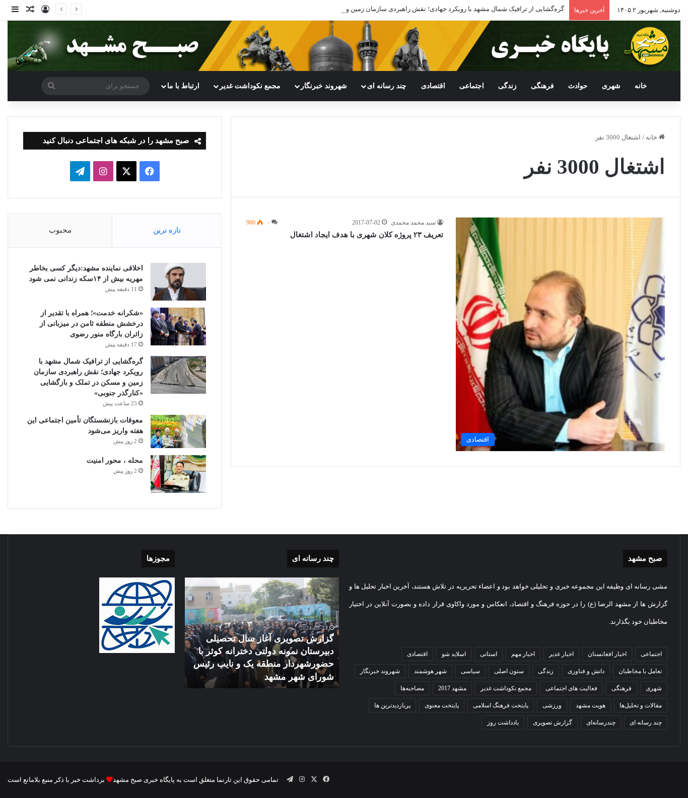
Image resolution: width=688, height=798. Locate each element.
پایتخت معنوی (442, 705)
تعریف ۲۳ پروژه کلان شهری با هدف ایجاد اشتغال (366, 235)
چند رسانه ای (386, 86)
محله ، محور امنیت (115, 460)
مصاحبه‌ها (412, 688)
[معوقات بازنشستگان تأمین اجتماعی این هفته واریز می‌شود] (178, 431)
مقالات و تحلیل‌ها (641, 705)
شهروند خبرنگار (380, 671)
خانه (641, 86)
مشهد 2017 (452, 688)
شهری (611, 86)
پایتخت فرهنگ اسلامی (500, 705)
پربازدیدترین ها (392, 705)
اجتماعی (471, 86)
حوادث (578, 86)
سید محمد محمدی (413, 222)
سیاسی (470, 671)
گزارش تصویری (552, 722)
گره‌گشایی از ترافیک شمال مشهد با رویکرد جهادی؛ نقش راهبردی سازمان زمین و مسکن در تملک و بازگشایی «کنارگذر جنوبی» (394, 9)
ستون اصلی (509, 671)
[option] (262, 632)
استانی (488, 654)
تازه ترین (167, 230)
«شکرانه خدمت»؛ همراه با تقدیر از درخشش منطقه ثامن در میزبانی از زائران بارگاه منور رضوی (91, 323)
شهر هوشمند (430, 671)
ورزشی (552, 705)
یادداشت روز (503, 722)
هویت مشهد (590, 705)
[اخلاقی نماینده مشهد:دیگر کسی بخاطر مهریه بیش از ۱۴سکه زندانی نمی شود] (178, 282)
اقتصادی (433, 86)
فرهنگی (542, 86)
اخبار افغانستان (607, 654)
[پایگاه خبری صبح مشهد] (344, 46)
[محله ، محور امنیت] (178, 474)
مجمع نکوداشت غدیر (250, 86)
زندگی (507, 86)
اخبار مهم (523, 654)
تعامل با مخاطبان (640, 671)
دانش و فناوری (586, 671)
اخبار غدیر (561, 654)
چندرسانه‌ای (600, 722)
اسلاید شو (454, 654)
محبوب (60, 230)
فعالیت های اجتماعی (571, 688)
